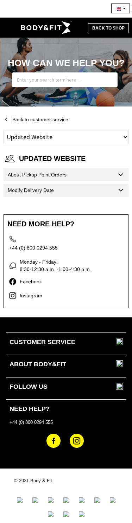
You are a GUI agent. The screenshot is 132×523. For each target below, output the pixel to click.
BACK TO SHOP (108, 28)
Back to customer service (40, 119)
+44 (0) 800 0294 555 (33, 248)
